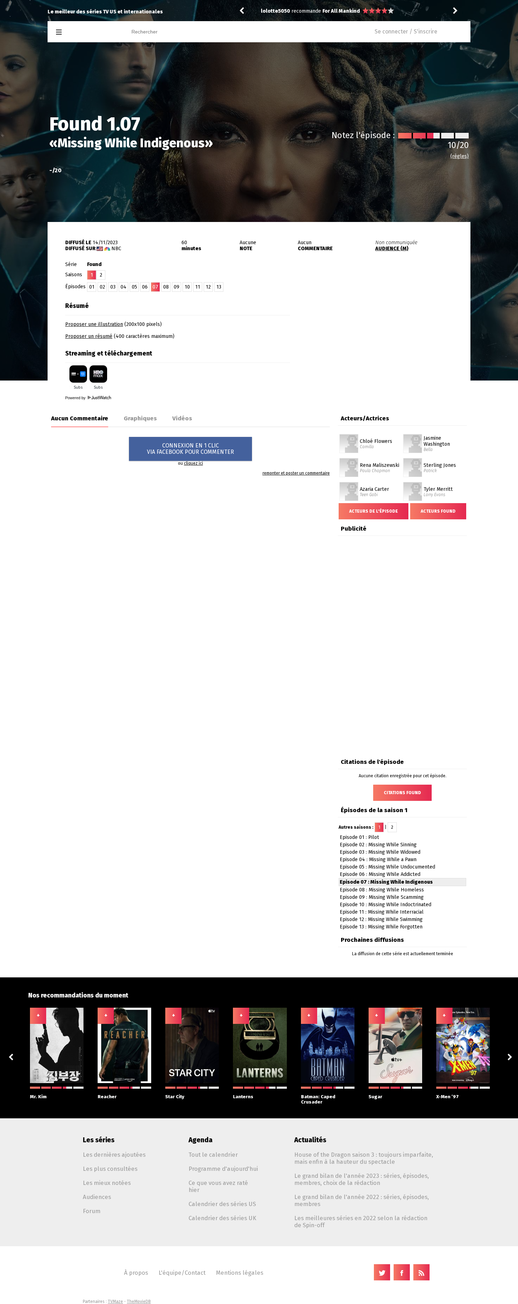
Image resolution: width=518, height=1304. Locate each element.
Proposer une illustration (94, 324)
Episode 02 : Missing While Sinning (378, 845)
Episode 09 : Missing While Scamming (382, 897)
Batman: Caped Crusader (318, 1099)
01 (91, 287)
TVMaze (115, 1301)
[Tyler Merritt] (412, 484)
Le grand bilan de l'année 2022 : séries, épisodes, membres (361, 1200)
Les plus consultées (110, 1168)
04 (124, 287)
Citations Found (402, 792)
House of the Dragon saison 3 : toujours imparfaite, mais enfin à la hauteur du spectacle (363, 1158)
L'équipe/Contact (182, 1272)
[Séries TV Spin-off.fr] (86, 32)
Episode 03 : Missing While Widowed (380, 852)
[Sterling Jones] (412, 460)
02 (102, 287)
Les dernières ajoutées (114, 1154)
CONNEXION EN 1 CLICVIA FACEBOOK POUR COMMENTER (190, 448)
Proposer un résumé (88, 336)
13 (218, 287)
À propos (136, 1272)
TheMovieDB (139, 1301)
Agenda (200, 1140)
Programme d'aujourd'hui (223, 1168)
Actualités (310, 1140)
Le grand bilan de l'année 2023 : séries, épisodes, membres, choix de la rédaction (361, 1179)
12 (208, 287)
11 (197, 287)
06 (145, 287)
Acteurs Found (438, 511)
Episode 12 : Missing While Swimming (381, 919)
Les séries (99, 1140)
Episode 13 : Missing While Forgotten (381, 927)
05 (134, 287)
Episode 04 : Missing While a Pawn (378, 860)
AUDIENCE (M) (391, 249)
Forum (91, 1211)
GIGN (328, 11)
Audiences (97, 1196)
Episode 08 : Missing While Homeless (382, 890)
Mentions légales (239, 1272)
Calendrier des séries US (222, 1203)
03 (113, 287)
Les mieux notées (107, 1182)
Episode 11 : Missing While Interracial (382, 912)
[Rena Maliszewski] (348, 460)
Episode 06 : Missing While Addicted (380, 874)
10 (187, 287)
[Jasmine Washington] (412, 436)
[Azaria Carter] (348, 484)
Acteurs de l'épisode (373, 511)
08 (166, 287)
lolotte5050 (275, 11)
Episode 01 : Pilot (359, 837)
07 (155, 287)
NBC (116, 249)
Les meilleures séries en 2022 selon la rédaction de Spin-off (360, 1222)
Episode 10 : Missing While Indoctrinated (385, 905)
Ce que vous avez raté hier (218, 1186)
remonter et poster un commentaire (296, 473)
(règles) (459, 156)
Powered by (76, 398)
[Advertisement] (388, 342)
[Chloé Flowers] (348, 436)
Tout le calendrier (213, 1154)
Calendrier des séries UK (222, 1218)
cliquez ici (193, 463)
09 (176, 287)
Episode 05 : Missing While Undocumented (387, 867)
